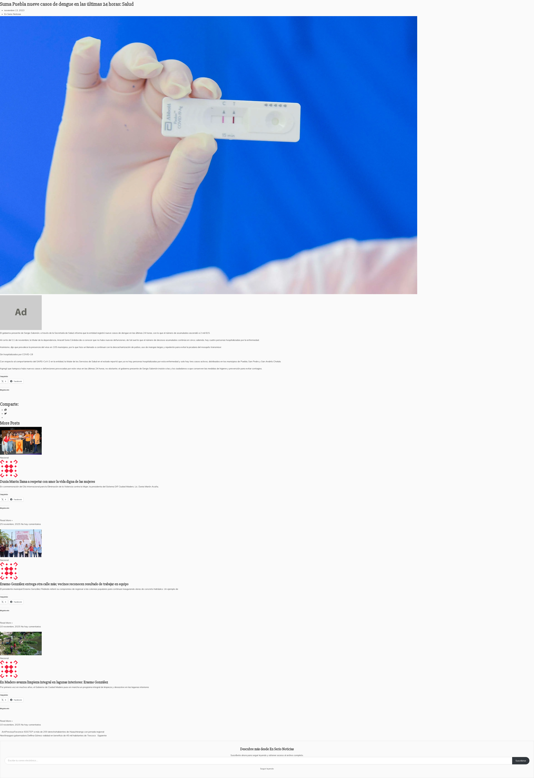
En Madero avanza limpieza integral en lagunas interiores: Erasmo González (54, 682)
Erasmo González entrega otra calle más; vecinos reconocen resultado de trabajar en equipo (64, 584)
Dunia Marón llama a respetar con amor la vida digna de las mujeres (47, 481)
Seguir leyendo (267, 768)
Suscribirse (521, 760)
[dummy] (21, 329)
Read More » (6, 520)
